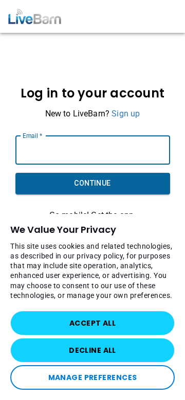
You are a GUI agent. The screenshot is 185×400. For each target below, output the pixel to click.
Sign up (126, 113)
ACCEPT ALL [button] (92, 323)
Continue (92, 183)
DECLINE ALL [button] (92, 350)
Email (32, 135)
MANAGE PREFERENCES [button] (92, 377)
